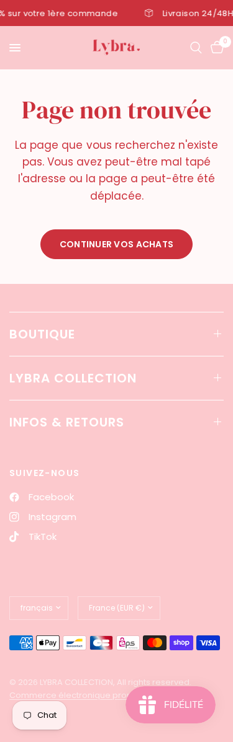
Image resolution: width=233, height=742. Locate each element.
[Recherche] (196, 47)
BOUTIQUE (42, 334)
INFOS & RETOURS (66, 422)
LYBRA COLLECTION (73, 378)
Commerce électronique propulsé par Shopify (103, 695)
